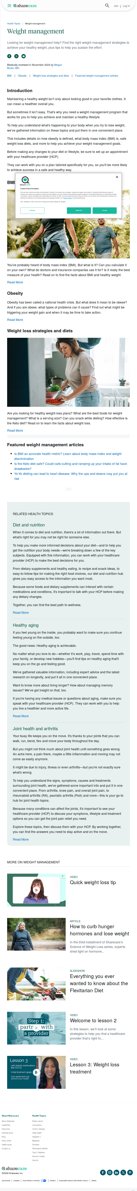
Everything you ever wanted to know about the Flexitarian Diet (99, 983)
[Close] (117, 177)
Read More (15, 282)
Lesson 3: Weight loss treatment (94, 1068)
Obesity (22, 75)
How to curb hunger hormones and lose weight (99, 930)
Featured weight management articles (96, 75)
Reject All (79, 210)
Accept (104, 210)
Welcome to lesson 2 (93, 1020)
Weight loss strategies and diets (51, 75)
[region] (68, 196)
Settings (32, 210)
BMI (9, 75)
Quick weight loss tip (93, 882)
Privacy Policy (67, 198)
